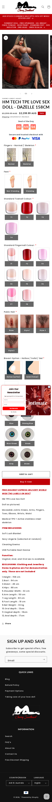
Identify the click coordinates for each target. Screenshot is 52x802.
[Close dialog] (49, 387)
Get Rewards (13, 408)
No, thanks (13, 412)
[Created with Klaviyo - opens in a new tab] (26, 416)
